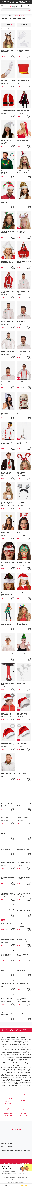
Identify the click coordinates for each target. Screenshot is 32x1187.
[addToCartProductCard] (13, 56)
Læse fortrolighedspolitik (7, 1179)
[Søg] (28, 10)
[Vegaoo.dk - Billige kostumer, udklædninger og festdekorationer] (16, 6)
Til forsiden (4, 15)
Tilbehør (11, 15)
